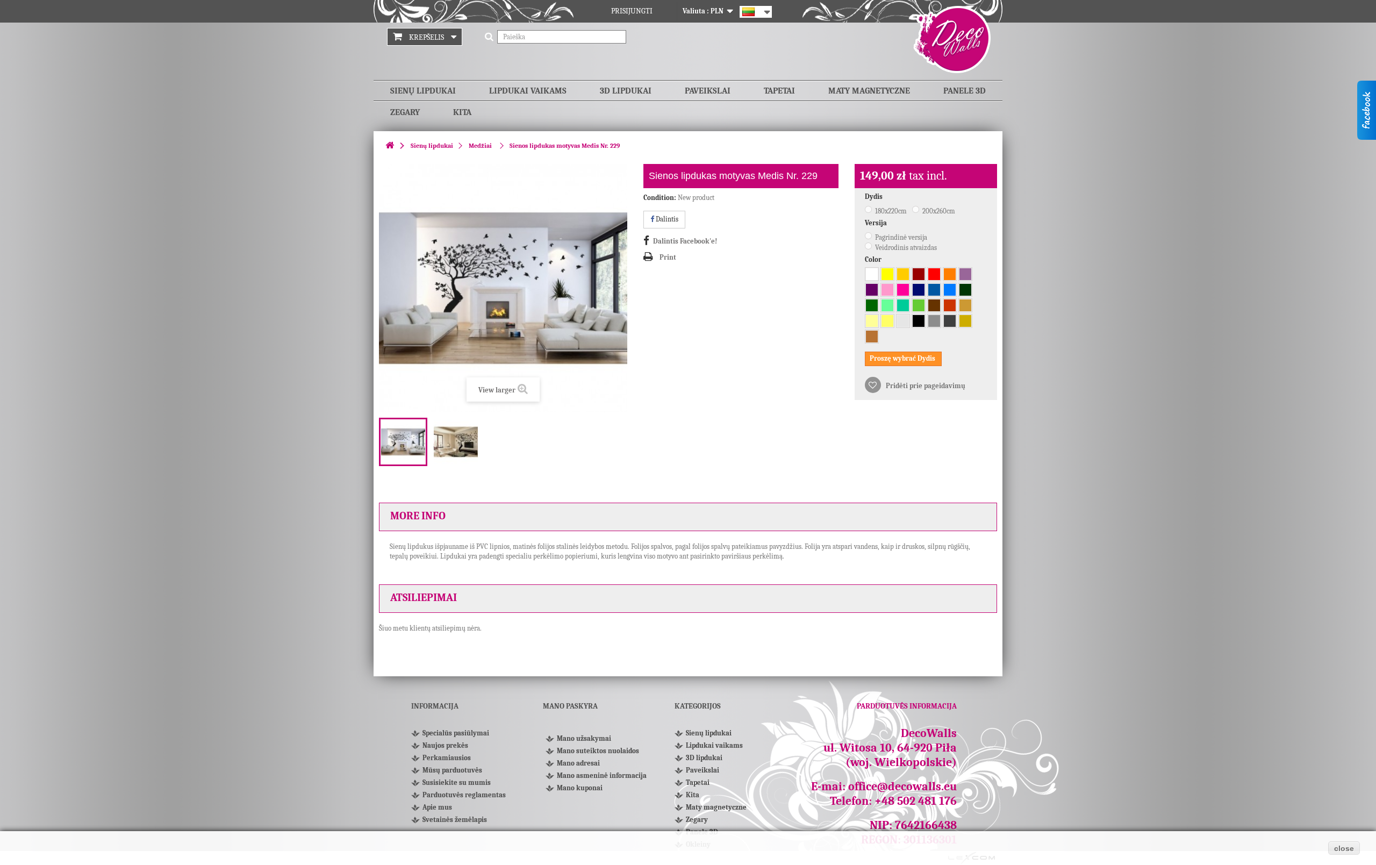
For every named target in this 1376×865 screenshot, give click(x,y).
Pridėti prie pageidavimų (924, 386)
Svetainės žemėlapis (454, 820)
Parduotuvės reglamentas (464, 795)
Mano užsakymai (584, 738)
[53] (950, 290)
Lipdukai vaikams (528, 91)
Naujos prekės (445, 745)
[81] (965, 305)
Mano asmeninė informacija (602, 775)
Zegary (405, 112)
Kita (462, 112)
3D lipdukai (625, 91)
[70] (918, 321)
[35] (950, 274)
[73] (950, 321)
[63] (918, 305)
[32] (934, 274)
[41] (903, 290)
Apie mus (437, 807)
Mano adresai (578, 763)
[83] (950, 305)
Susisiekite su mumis (456, 782)
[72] (903, 321)
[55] (887, 305)
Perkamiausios (446, 758)
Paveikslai (707, 91)
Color (874, 259)
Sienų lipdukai (423, 91)
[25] (887, 274)
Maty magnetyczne (869, 91)
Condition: (659, 198)
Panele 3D (964, 91)
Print (668, 257)
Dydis (874, 196)
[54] (903, 305)
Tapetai (779, 91)
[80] (934, 305)
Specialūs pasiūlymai (455, 733)
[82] (872, 321)
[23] (887, 321)
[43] (965, 274)
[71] (934, 321)
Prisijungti (632, 11)
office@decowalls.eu (902, 786)
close (1344, 848)
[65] (918, 290)
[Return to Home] (389, 146)
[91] (965, 321)
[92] (872, 336)
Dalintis (666, 219)
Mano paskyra (570, 706)
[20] (903, 274)
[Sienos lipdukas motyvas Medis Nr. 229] (403, 442)
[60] (965, 290)
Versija (876, 223)
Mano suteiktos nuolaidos (598, 751)
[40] (872, 290)
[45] (887, 290)
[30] (918, 274)
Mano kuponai (580, 788)
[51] (934, 290)
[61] (872, 305)
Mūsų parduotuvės (452, 770)
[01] (872, 274)
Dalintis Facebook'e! (685, 241)
